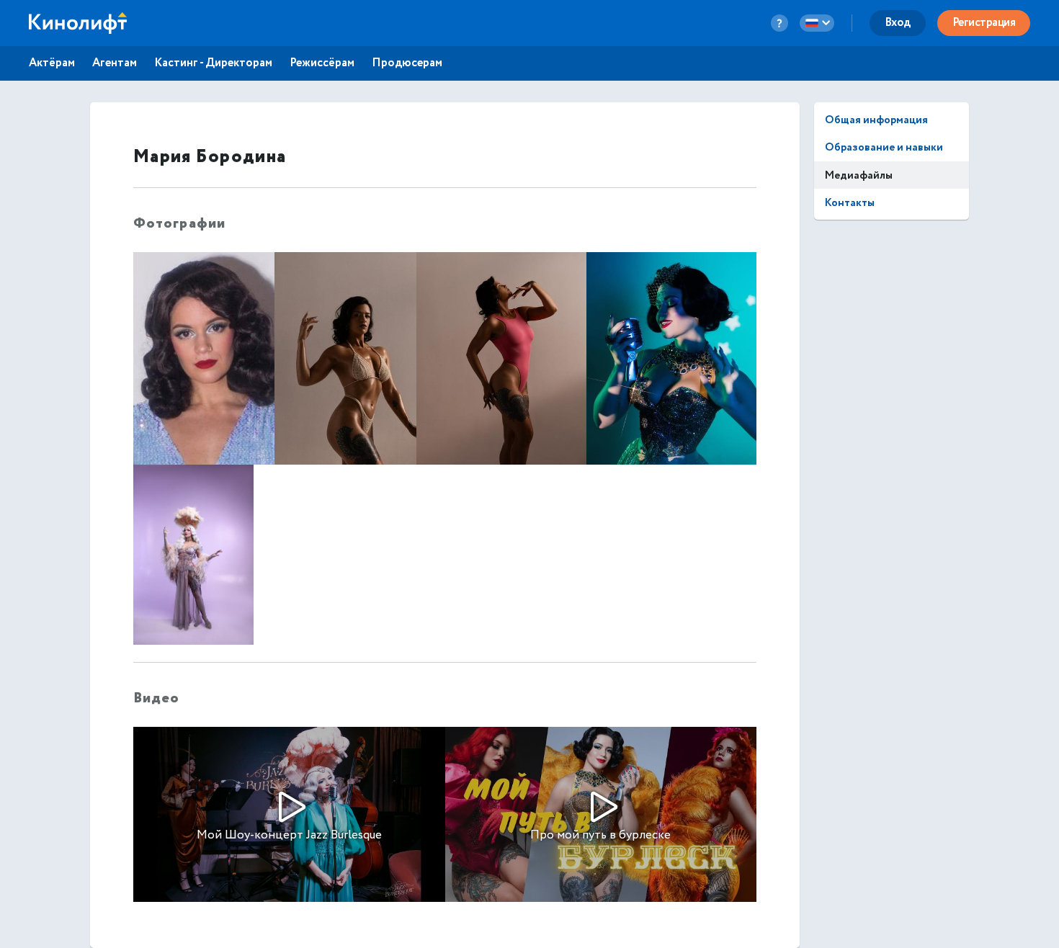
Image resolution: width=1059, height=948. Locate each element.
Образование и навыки (884, 147)
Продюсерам (407, 63)
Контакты (850, 202)
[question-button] (779, 23)
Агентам (114, 63)
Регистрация (984, 22)
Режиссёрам (322, 63)
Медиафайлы (859, 175)
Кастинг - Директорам (213, 63)
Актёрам (52, 63)
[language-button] (817, 23)
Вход (898, 22)
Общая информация (876, 120)
